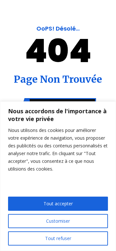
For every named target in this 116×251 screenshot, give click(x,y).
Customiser (58, 221)
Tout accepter (58, 203)
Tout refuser (58, 238)
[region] (58, 176)
